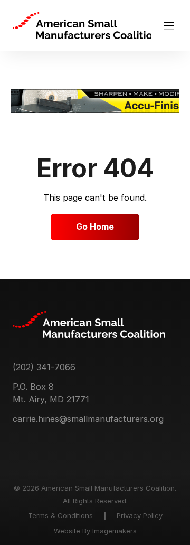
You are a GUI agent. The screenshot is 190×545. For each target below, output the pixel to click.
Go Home (95, 226)
